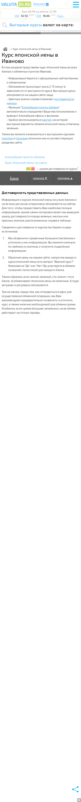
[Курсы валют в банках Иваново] (16, 7)
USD (17, 16)
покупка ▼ (40, 178)
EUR (38, 16)
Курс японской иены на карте (26, 163)
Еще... (61, 16)
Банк (14, 178)
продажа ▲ (65, 178)
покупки (7, 138)
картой (46, 120)
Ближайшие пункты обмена (40, 107)
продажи (22, 138)
